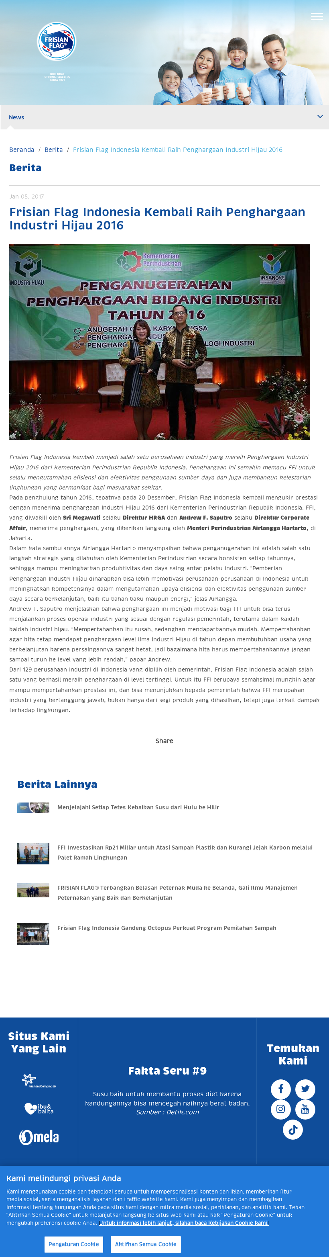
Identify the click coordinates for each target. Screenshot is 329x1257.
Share (164, 741)
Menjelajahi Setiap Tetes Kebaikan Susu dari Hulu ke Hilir (138, 807)
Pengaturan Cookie (74, 1244)
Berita (54, 150)
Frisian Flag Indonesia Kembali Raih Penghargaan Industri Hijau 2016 (177, 150)
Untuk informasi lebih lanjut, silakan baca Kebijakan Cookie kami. (184, 1223)
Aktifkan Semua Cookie (146, 1244)
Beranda (22, 150)
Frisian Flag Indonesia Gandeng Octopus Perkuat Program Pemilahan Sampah (166, 928)
